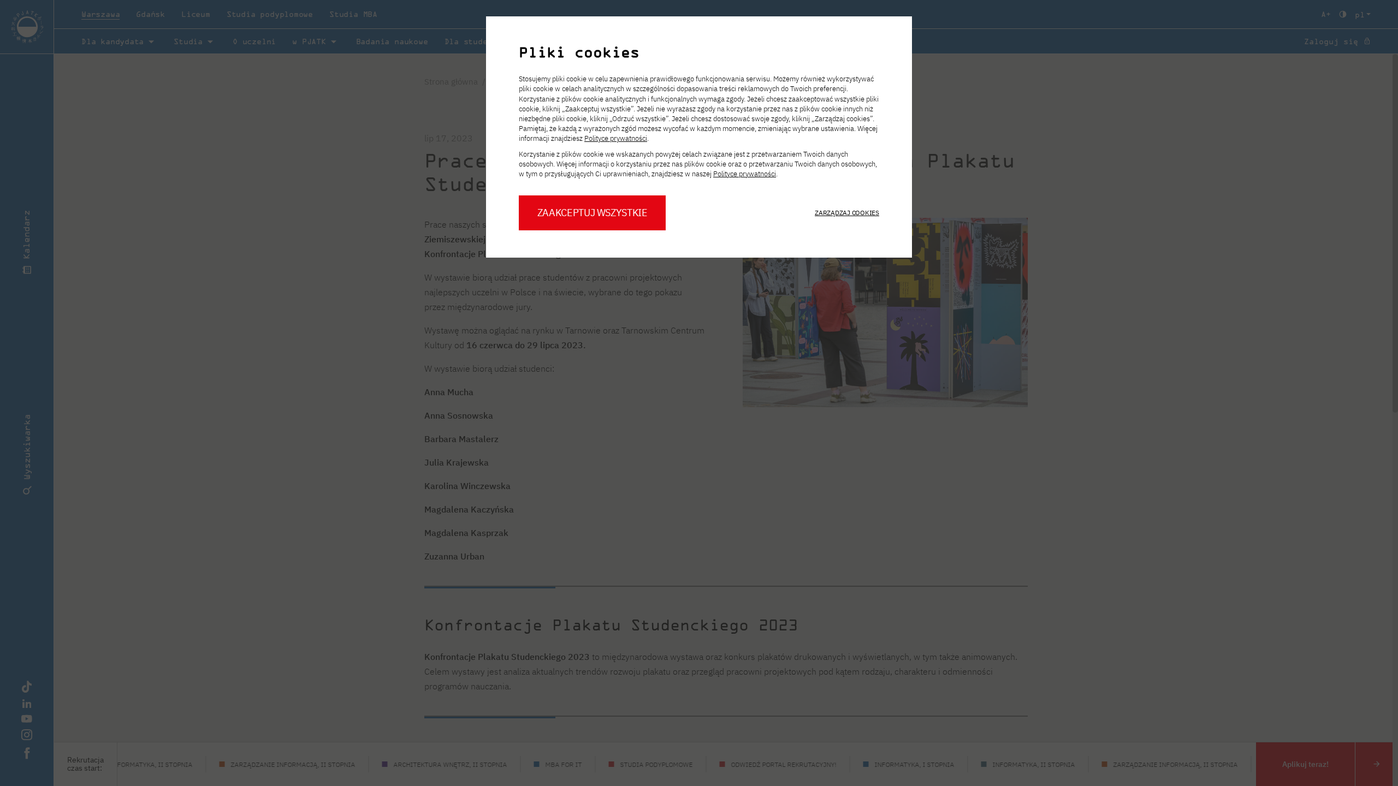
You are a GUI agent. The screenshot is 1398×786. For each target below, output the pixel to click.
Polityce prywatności (615, 138)
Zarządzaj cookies (847, 213)
